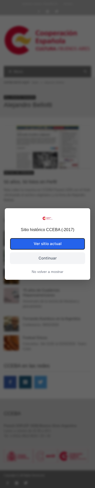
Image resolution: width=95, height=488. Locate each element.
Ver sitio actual (48, 243)
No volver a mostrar (47, 272)
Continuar (48, 258)
